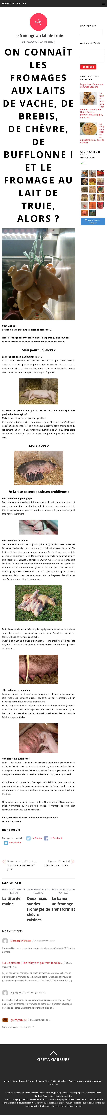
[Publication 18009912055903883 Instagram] (92, 173)
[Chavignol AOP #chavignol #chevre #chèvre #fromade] (100, 213)
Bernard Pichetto (21, 940)
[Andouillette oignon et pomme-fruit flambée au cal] (84, 181)
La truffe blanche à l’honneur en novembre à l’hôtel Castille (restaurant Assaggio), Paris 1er (92, 105)
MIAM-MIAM (9, 889)
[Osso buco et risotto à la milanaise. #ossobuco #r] (92, 181)
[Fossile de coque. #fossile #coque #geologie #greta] (84, 189)
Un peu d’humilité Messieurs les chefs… (57, 863)
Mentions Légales (66, 1081)
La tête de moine (11, 901)
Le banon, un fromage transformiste (64, 904)
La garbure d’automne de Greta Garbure (91, 85)
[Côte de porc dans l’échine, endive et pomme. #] (84, 197)
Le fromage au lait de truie (38, 35)
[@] (88, 165)
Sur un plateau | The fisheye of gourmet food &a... (32, 963)
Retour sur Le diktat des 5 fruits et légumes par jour (21, 865)
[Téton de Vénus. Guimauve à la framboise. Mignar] (84, 213)
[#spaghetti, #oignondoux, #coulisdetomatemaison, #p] (100, 189)
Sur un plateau (46, 41)
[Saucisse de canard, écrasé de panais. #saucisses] (92, 197)
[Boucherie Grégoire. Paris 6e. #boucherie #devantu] (92, 213)
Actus (16, 1081)
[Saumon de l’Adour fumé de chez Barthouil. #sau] (92, 205)
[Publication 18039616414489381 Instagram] (100, 173)
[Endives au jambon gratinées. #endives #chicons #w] (100, 197)
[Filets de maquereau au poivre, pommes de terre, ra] (100, 181)
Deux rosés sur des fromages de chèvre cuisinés (38, 909)
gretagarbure (29, 42)
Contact (31, 1081)
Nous (23, 1081)
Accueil (7, 1081)
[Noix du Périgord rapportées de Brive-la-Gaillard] (100, 205)
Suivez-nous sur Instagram (94, 221)
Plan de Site (43, 1081)
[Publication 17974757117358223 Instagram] (84, 173)
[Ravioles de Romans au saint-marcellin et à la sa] (92, 189)
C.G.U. (53, 1081)
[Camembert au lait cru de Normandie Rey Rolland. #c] (84, 205)
